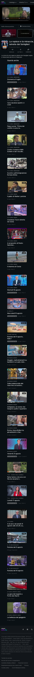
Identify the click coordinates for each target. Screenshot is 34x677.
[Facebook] (23, 629)
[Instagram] (27, 629)
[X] (32, 629)
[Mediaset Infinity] (3, 2)
